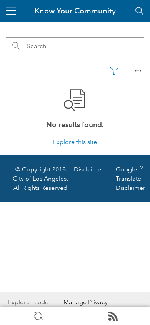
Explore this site (75, 142)
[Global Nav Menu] (11, 11)
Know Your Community (75, 10)
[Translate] (37, 316)
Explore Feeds (112, 316)
